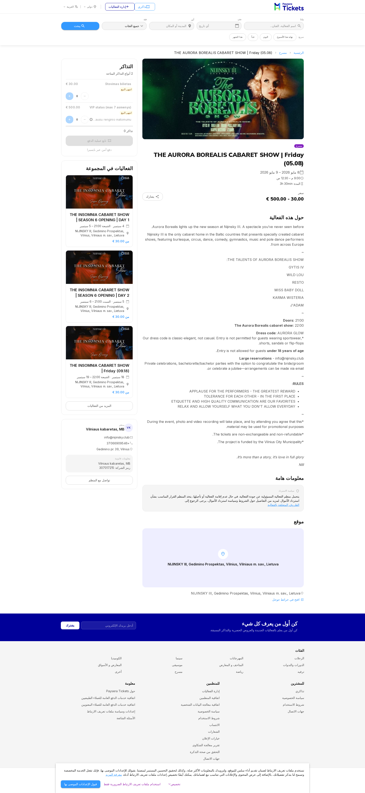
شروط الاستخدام (293, 704)
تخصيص (173, 784)
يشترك (70, 625)
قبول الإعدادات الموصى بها (80, 784)
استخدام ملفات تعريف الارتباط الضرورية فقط (132, 784)
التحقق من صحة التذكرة (205, 752)
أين (192, 19)
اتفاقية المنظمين (209, 698)
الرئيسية (299, 52)
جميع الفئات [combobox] (132, 26)
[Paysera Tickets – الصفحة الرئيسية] (289, 7)
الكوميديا (116, 658)
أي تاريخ (204, 26)
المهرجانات (236, 658)
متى (239, 19)
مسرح (283, 52)
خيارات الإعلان (211, 738)
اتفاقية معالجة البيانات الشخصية (200, 704)
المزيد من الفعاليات (99, 405)
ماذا (302, 19)
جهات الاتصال (296, 711)
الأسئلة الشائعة (126, 718)
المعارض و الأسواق (110, 665)
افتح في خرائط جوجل (288, 599)
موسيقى (177, 665)
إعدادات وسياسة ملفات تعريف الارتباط (111, 711)
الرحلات (299, 658)
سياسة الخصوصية (293, 698)
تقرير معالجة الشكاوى (206, 745)
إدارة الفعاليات (119, 6)
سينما (179, 658)
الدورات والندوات (293, 665)
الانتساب (214, 725)
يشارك (152, 196)
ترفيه (301, 671)
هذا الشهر (237, 36)
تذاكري (144, 6)
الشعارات (214, 731)
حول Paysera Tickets (120, 691)
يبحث (77, 26)
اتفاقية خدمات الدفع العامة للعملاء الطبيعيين (108, 698)
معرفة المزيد (114, 774)
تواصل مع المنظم (99, 480)
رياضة (239, 671)
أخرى (118, 671)
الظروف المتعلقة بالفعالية (283, 505)
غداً (253, 36)
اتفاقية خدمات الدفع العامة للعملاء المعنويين (108, 704)
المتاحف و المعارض (231, 665)
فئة (145, 19)
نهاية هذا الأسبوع (285, 36)
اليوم (265, 36)
